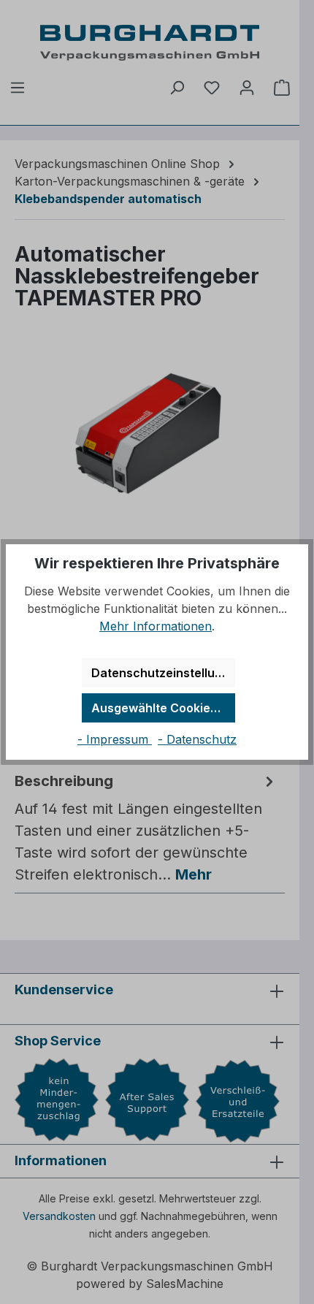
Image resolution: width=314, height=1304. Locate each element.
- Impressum (114, 739)
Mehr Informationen (155, 626)
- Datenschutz (197, 739)
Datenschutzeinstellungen (163, 673)
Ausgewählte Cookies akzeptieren (163, 708)
